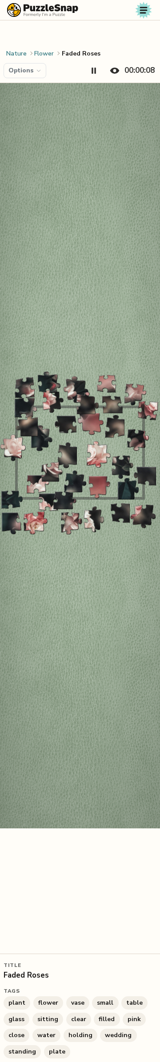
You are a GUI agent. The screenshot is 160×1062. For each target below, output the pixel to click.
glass (16, 1019)
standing (22, 1051)
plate (57, 1051)
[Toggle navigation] (143, 10)
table (134, 1002)
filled (107, 1019)
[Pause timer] (94, 70)
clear (78, 1019)
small (105, 1002)
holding (80, 1035)
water (46, 1035)
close (16, 1035)
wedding (118, 1035)
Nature (16, 53)
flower (48, 1002)
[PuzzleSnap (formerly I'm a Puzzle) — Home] (42, 10)
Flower (44, 53)
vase (77, 1002)
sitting (47, 1019)
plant (16, 1002)
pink (134, 1019)
